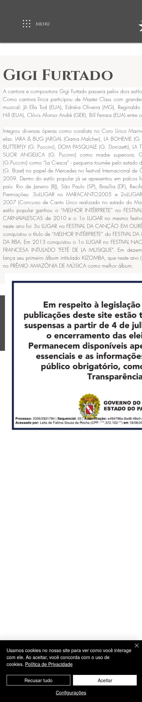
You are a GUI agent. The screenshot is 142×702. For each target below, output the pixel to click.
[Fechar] (133, 649)
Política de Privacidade (49, 664)
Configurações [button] (71, 692)
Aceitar (105, 680)
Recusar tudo (38, 680)
